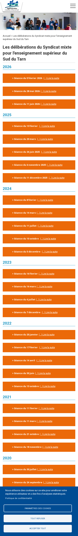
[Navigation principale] (73, 6)
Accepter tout (38, 528)
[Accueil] (12, 6)
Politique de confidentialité (18, 498)
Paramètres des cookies (38, 508)
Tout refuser (37, 518)
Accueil (7, 36)
